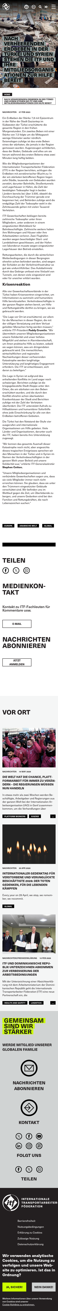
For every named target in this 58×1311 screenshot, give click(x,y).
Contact (29, 1109)
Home (7, 94)
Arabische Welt (28, 525)
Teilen (13, 560)
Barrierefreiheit (26, 1221)
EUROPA (8, 525)
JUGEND (35, 816)
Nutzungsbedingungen (31, 1227)
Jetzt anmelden (16, 662)
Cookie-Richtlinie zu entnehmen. (18, 1304)
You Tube (39, 1136)
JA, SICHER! (14, 1287)
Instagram (28, 1146)
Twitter (18, 1136)
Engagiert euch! (46, 6)
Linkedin (18, 1146)
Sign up (29, 1070)
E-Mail (16, 624)
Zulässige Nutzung (28, 1238)
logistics (36, 1002)
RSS (39, 1146)
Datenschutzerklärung (31, 1244)
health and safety (14, 1002)
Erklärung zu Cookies (30, 1232)
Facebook (28, 1136)
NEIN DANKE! (43, 1287)
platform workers (14, 816)
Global (48, 525)
